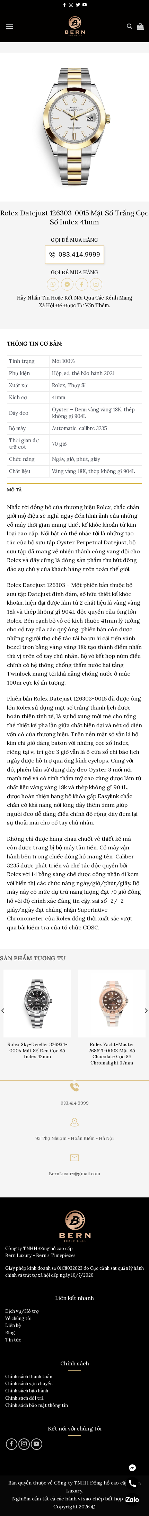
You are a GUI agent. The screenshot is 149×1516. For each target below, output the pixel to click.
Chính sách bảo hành (26, 1391)
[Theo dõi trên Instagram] (71, 5)
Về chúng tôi (18, 1318)
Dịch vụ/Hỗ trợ (22, 1311)
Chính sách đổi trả (24, 1398)
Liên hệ (13, 1325)
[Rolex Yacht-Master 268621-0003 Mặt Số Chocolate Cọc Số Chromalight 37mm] (112, 1003)
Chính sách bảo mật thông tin (36, 1405)
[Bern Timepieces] (74, 26)
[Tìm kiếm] (129, 26)
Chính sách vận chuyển (29, 1383)
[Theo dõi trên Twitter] (78, 5)
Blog (10, 1333)
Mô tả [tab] (14, 490)
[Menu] (9, 26)
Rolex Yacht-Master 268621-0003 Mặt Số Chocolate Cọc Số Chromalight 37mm (112, 1054)
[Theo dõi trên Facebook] (64, 5)
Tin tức (13, 1340)
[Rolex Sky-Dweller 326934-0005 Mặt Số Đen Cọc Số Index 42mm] (37, 1003)
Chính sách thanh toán (28, 1377)
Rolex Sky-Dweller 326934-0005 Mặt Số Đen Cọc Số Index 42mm (37, 1051)
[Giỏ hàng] (140, 26)
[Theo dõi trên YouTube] (84, 5)
